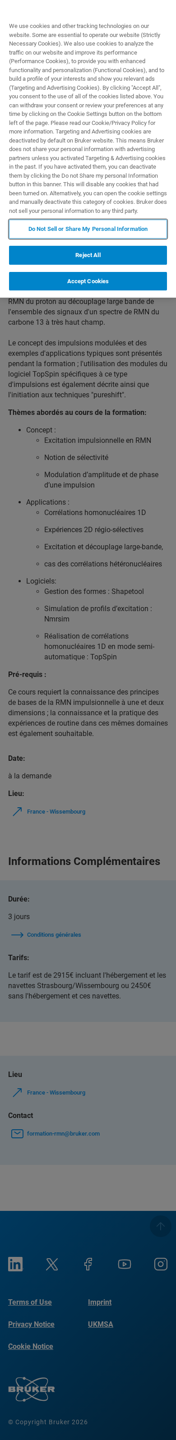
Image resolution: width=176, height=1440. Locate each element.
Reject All (87, 255)
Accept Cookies (88, 281)
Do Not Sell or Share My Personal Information (88, 228)
